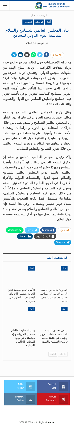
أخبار (48, 21)
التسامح (28, 21)
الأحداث (39, 21)
